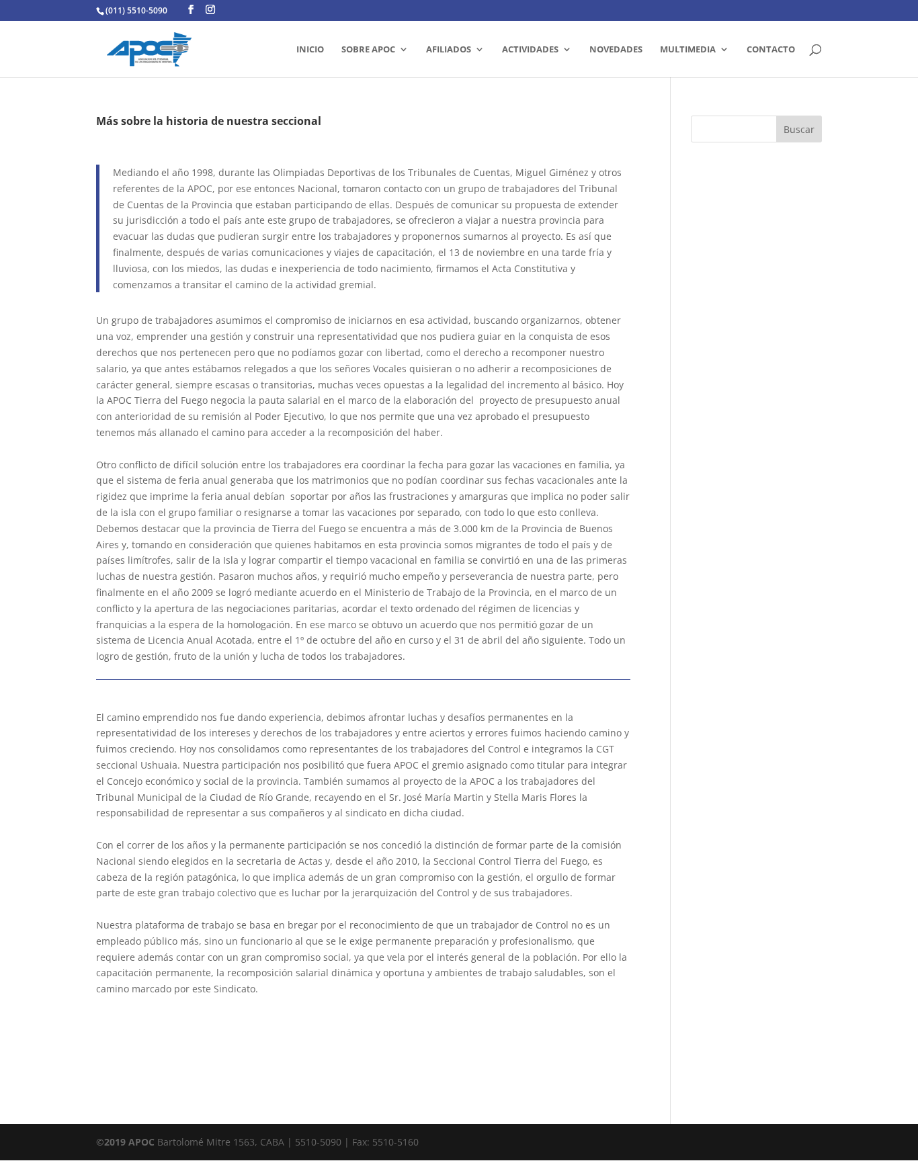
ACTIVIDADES (530, 49)
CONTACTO (771, 49)
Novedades (615, 49)
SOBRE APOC (368, 49)
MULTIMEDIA (688, 49)
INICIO (310, 49)
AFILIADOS (448, 49)
